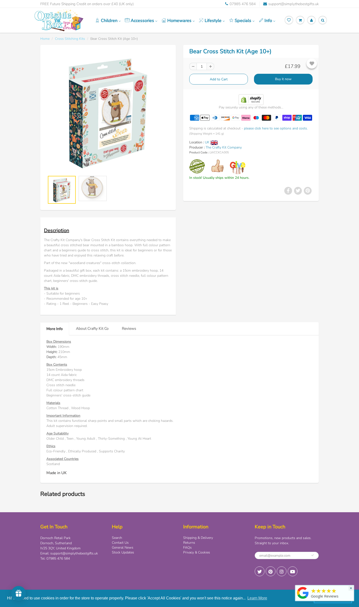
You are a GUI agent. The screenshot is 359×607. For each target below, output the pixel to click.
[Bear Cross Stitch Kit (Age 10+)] (108, 111)
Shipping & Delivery (198, 537)
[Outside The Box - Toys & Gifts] (303, 598)
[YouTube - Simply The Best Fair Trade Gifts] (292, 571)
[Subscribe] (312, 555)
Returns (189, 542)
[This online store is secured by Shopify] (251, 99)
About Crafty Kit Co (92, 328)
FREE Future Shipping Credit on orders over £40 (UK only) (87, 3)
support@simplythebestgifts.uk (293, 3)
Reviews (129, 328)
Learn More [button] (257, 598)
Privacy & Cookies (196, 552)
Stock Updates (123, 552)
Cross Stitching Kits (70, 38)
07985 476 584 (243, 3)
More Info (54, 328)
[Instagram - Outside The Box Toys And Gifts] (281, 571)
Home (45, 38)
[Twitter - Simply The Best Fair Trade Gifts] (259, 571)
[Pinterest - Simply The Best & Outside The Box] (270, 571)
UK (208, 142)
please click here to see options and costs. (276, 128)
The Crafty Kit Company (224, 147)
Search (117, 537)
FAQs (187, 547)
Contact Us (120, 542)
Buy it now (283, 79)
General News (122, 547)
